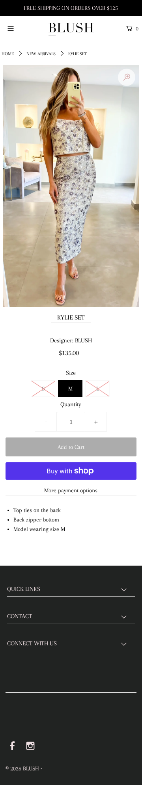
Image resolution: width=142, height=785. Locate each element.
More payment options (70, 490)
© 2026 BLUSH (22, 768)
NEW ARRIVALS (41, 53)
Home (8, 53)
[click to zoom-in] (126, 77)
